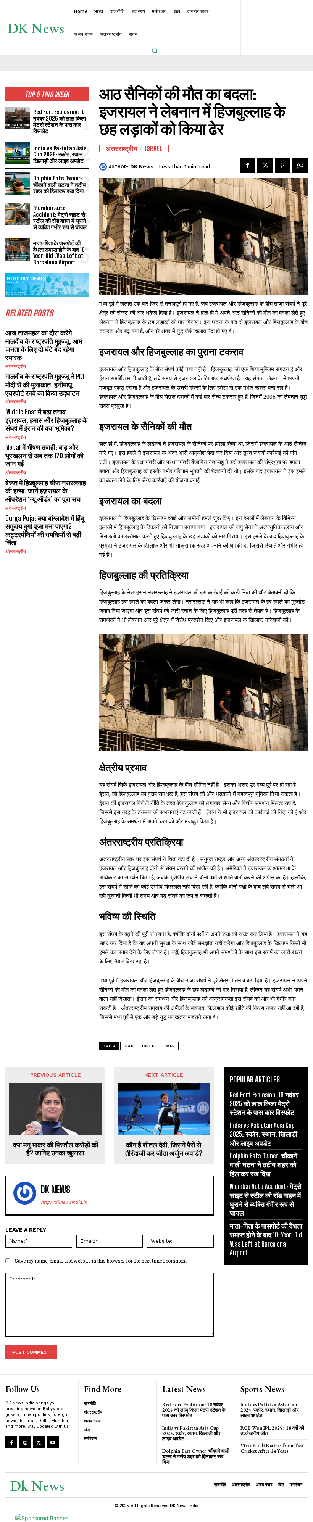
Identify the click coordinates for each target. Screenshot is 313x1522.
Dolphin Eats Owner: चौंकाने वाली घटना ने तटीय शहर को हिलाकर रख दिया (59, 184)
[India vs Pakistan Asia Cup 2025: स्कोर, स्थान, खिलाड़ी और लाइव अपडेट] (17, 153)
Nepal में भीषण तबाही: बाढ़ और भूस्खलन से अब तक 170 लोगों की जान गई (44, 455)
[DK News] (104, 167)
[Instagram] (25, 1442)
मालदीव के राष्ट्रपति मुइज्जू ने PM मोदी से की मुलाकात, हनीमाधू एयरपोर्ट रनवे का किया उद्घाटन (44, 384)
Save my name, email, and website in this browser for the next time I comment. (101, 1261)
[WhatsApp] (300, 165)
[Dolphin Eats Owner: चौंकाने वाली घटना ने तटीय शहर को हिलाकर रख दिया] (17, 183)
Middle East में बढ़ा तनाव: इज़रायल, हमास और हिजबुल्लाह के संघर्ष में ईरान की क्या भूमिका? (46, 419)
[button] (155, 50)
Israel (153, 148)
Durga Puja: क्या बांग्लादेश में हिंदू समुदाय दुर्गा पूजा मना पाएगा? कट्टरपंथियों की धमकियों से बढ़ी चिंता (44, 530)
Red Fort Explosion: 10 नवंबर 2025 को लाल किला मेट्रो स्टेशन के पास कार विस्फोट (59, 121)
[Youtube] (53, 1442)
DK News (142, 166)
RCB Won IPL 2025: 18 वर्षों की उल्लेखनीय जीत (272, 1431)
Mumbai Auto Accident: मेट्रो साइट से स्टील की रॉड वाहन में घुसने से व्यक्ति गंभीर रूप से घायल (60, 217)
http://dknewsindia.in (64, 1202)
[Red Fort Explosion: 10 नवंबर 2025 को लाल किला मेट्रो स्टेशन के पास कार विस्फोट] (17, 118)
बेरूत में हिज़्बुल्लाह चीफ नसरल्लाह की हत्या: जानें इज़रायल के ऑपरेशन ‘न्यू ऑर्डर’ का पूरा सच (45, 490)
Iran (129, 1046)
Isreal (149, 1046)
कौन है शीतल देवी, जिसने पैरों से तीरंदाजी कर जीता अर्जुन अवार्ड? (163, 1149)
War (170, 1046)
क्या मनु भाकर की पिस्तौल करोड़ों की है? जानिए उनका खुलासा (55, 1149)
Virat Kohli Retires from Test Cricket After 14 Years (271, 1448)
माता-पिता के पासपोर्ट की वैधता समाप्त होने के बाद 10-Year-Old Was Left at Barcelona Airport (60, 253)
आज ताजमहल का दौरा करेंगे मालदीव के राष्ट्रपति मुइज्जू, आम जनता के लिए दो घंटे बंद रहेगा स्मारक (43, 345)
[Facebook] (247, 165)
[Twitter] (265, 165)
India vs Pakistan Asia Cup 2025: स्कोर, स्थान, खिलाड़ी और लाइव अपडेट (60, 154)
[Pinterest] (282, 165)
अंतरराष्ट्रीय (15, 366)
